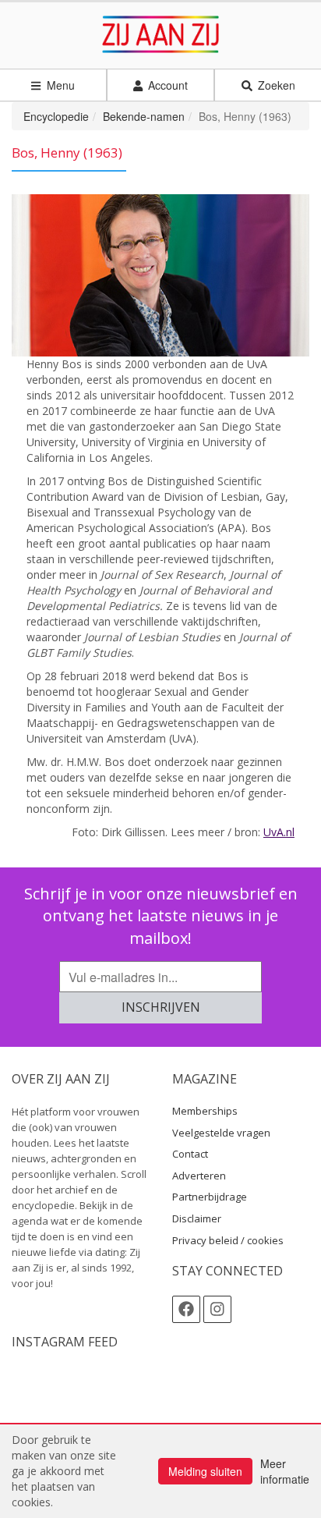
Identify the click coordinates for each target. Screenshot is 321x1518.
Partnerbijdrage (209, 1197)
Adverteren (199, 1176)
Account (166, 85)
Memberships (205, 1111)
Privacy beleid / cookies (228, 1240)
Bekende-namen (144, 116)
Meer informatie (284, 1471)
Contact (190, 1154)
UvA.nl (279, 832)
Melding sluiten (205, 1471)
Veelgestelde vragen (221, 1133)
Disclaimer (196, 1218)
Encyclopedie (56, 116)
